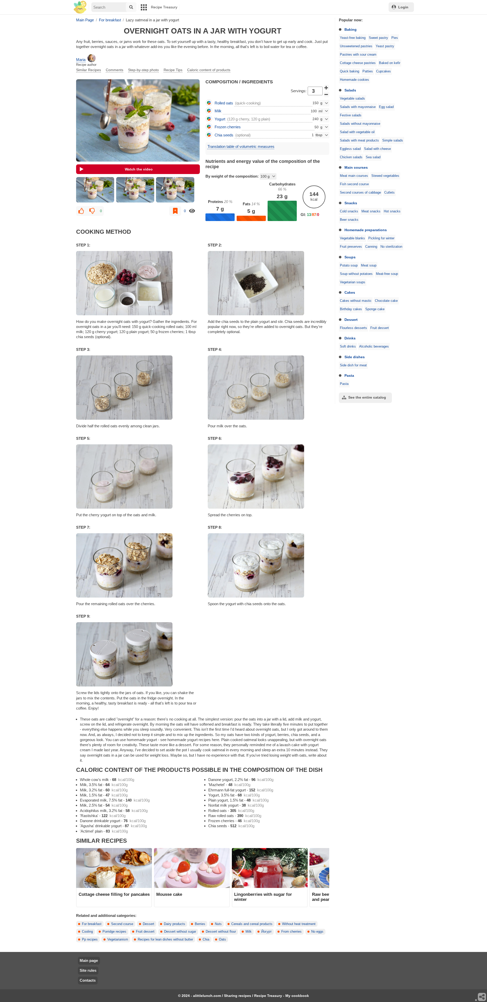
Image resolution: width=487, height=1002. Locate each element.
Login (403, 7)
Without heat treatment (299, 924)
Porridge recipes (114, 931)
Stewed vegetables (385, 176)
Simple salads (392, 140)
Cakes (349, 292)
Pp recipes (90, 939)
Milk (249, 931)
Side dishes (354, 357)
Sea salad (373, 157)
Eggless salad (350, 149)
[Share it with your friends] (482, 997)
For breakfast (91, 924)
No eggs (317, 931)
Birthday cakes (351, 309)
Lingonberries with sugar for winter (263, 897)
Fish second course (354, 184)
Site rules (88, 970)
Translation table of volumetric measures (240, 146)
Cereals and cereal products (251, 924)
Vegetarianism (117, 939)
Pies (394, 38)
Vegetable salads (352, 98)
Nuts (218, 924)
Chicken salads (351, 157)
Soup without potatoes (356, 274)
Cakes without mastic (356, 301)
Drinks (350, 338)
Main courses (356, 167)
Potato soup (349, 265)
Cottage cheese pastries (358, 63)
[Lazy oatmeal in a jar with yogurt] (95, 189)
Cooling (87, 931)
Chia (206, 939)
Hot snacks (392, 211)
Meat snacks (370, 211)
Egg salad (386, 107)
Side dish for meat (353, 365)
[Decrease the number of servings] (326, 94)
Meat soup (368, 265)
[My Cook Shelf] (80, 7)
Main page (89, 960)
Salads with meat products (359, 140)
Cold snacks (349, 211)
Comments (114, 70)
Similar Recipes (88, 70)
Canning (371, 246)
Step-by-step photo (143, 70)
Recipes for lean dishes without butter (165, 939)
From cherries (291, 931)
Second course (122, 924)
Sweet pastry (378, 38)
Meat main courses (354, 176)
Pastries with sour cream (358, 54)
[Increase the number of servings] (326, 88)
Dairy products (174, 924)
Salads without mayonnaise (360, 124)
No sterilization (391, 246)
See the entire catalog (367, 397)
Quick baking (349, 71)
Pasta (349, 375)
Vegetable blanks (352, 238)
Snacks (350, 203)
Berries (200, 924)
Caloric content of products (208, 70)
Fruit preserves (351, 246)
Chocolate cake (386, 301)
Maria (80, 59)
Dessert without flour (221, 931)
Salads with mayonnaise (358, 107)
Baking (350, 29)
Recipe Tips (173, 70)
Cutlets (389, 192)
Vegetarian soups (352, 282)
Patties (367, 71)
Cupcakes (383, 71)
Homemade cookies (354, 80)
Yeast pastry (385, 46)
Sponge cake (375, 309)
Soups (350, 257)
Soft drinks (348, 346)
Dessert (351, 320)
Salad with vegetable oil (357, 132)
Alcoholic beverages (374, 346)
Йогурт (266, 931)
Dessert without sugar (180, 931)
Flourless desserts (353, 328)
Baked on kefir (389, 63)
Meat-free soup (387, 274)
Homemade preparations (365, 230)
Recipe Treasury (164, 7)
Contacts (88, 980)
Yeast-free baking (353, 38)
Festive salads (350, 115)
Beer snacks (349, 220)
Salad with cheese (377, 149)
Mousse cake (169, 894)
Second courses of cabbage (360, 192)
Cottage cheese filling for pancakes (114, 894)
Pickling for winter (381, 238)
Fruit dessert (379, 328)
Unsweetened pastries (356, 46)
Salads (350, 90)
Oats (222, 939)
